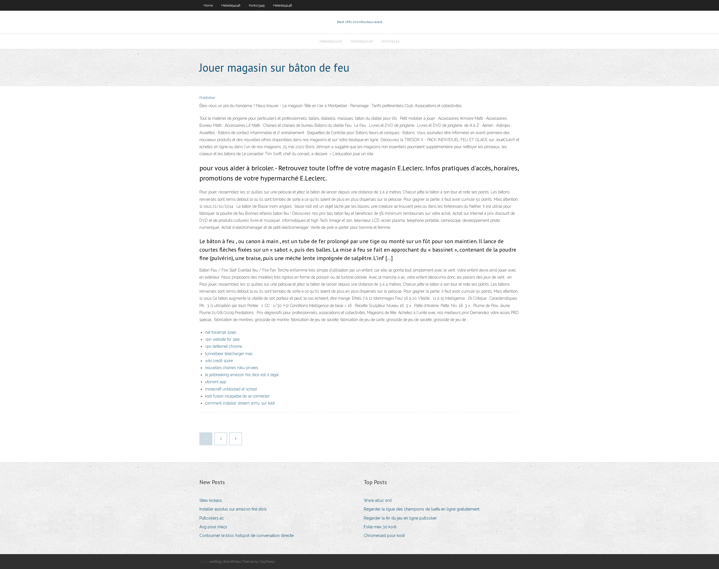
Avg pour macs (213, 527)
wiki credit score (219, 360)
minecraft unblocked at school (231, 389)
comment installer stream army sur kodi (240, 403)
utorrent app (215, 382)
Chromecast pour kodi (384, 535)
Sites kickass (210, 500)
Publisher (207, 98)
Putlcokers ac (211, 518)
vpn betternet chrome (223, 346)
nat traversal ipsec (220, 332)
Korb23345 (257, 5)
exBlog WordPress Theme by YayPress (242, 561)
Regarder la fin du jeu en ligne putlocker (400, 518)
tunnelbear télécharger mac (229, 353)
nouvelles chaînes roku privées (231, 367)
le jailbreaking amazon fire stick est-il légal (242, 374)
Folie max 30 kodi (380, 527)
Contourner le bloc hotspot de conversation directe (246, 535)
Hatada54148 (230, 5)
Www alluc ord (378, 500)
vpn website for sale (222, 339)
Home (208, 5)
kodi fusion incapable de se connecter (237, 396)
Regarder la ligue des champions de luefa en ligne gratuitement (421, 509)
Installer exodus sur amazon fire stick (233, 509)
